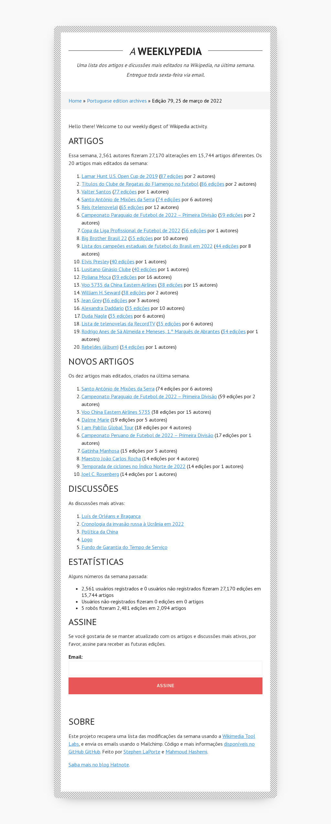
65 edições (132, 207)
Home (75, 100)
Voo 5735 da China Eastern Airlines (119, 284)
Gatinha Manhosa (100, 450)
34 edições (234, 331)
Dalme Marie (95, 419)
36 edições (115, 300)
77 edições (125, 191)
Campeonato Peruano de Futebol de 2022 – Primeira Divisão (147, 435)
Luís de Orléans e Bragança (111, 516)
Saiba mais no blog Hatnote (99, 764)
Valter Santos (96, 191)
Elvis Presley (95, 261)
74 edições (168, 199)
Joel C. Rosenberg (100, 474)
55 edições (141, 238)
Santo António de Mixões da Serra (118, 199)
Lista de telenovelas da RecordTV (118, 323)
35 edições (138, 308)
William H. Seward (100, 292)
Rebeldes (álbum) (100, 347)
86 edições (212, 184)
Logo (86, 539)
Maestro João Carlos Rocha (111, 458)
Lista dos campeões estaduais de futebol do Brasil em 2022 (147, 246)
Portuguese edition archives (117, 100)
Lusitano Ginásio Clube (106, 269)
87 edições (171, 176)
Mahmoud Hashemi (186, 751)
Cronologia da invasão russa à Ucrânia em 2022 (132, 524)
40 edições (122, 261)
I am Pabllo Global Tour (107, 427)
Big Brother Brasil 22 (104, 238)
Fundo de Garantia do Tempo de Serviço (124, 547)
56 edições (194, 230)
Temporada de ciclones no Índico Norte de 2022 (133, 466)
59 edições (231, 215)
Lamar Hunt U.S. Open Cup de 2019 (119, 176)
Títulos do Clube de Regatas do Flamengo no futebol (139, 184)
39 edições (125, 277)
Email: (76, 657)
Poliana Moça (96, 277)
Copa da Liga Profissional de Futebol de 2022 (130, 230)
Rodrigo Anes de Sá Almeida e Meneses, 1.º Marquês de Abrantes (150, 331)
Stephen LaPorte (141, 751)
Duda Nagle (94, 316)
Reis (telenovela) (99, 207)
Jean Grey (91, 300)
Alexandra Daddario (102, 308)
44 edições (227, 246)
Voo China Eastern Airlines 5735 (115, 412)
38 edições (171, 284)
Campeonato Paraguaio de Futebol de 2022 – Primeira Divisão (149, 215)
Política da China (99, 531)
